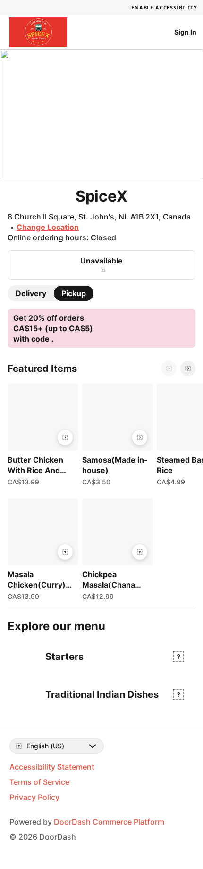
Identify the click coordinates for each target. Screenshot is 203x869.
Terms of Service (39, 782)
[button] (41, 437)
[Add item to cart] (65, 437)
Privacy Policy (34, 797)
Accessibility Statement (51, 767)
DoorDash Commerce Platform (109, 821)
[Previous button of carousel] (169, 368)
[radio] (31, 293)
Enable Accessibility (164, 7)
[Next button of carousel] (187, 368)
